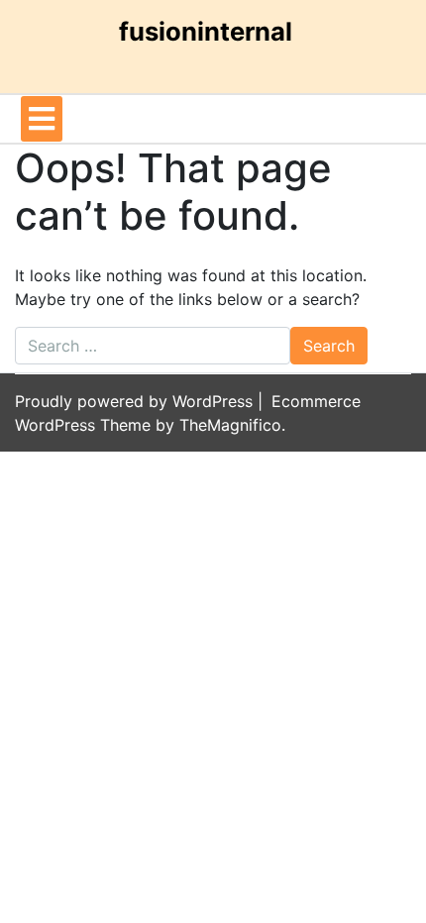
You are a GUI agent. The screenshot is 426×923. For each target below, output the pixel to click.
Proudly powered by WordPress (136, 401)
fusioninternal (205, 31)
